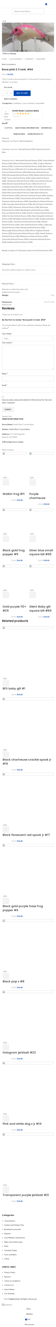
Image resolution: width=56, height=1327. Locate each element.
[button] (6, 482)
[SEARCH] (41, 11)
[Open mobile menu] (3, 4)
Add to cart (22, 93)
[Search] (51, 4)
